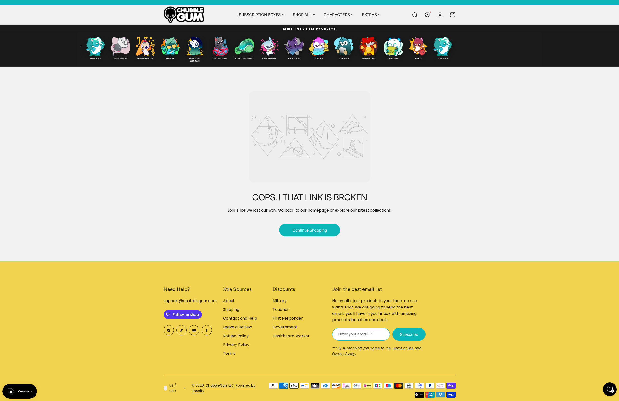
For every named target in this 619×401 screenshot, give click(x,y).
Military (280, 301)
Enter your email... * (355, 333)
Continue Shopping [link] (309, 230)
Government (285, 327)
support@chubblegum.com (190, 301)
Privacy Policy (236, 344)
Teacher (281, 309)
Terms (229, 353)
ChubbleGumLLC (220, 385)
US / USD (172, 388)
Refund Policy (236, 336)
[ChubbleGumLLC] (184, 14)
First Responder (288, 318)
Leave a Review (237, 327)
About (229, 301)
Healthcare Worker (291, 336)
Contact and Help (240, 318)
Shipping (231, 309)
